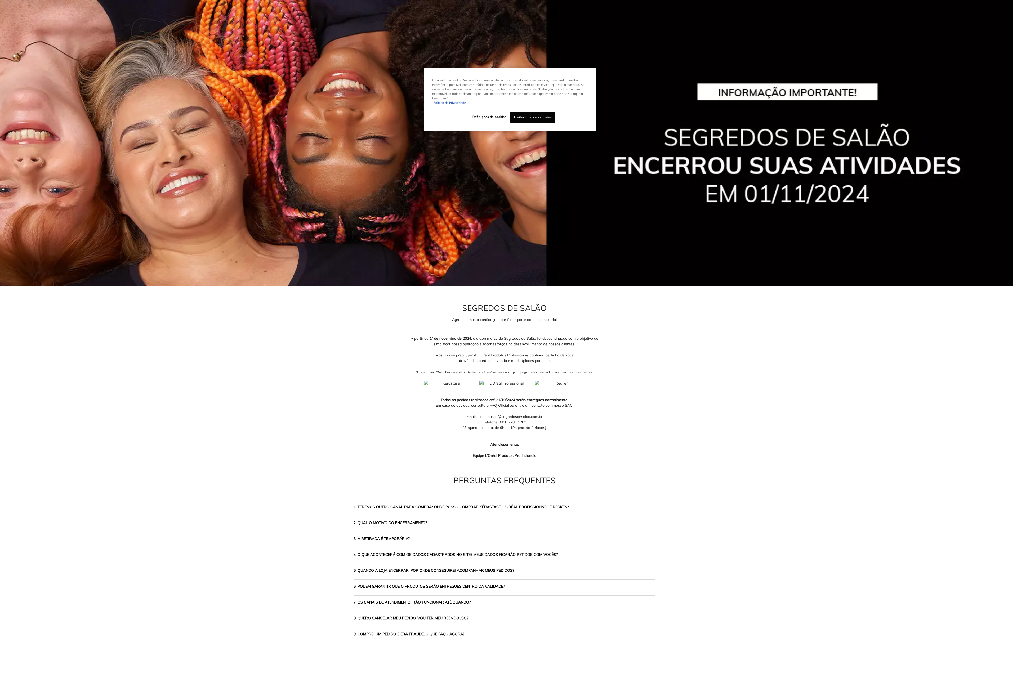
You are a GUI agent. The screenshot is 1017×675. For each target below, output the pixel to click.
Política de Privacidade (450, 103)
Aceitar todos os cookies (532, 117)
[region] (510, 99)
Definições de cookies (489, 117)
